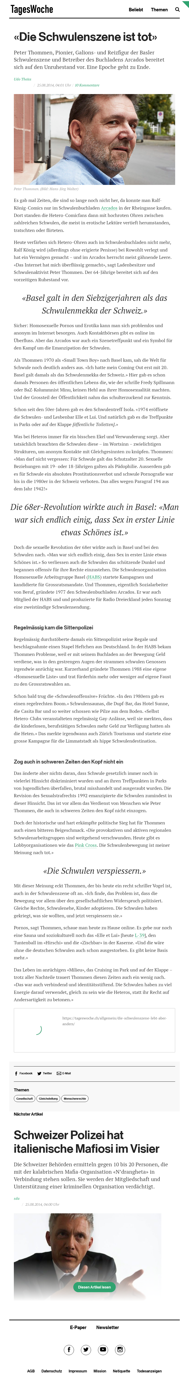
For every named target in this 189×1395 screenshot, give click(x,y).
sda (17, 1198)
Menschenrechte (75, 1098)
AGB (31, 1371)
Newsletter (107, 1327)
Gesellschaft (24, 1098)
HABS (94, 577)
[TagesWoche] (32, 14)
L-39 (140, 935)
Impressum (78, 1371)
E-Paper (78, 1327)
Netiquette (121, 1371)
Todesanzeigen (149, 1371)
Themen (159, 9)
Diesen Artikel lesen (94, 1287)
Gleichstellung (48, 1098)
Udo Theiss (22, 79)
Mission (100, 1371)
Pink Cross (86, 845)
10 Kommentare (87, 85)
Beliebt (136, 9)
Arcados (109, 208)
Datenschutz (51, 1371)
